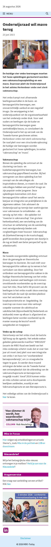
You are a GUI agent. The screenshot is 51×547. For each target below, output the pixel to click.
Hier (5, 439)
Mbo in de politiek (26, 443)
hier (5, 397)
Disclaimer (25, 538)
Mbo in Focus (12, 433)
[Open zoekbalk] (47, 14)
